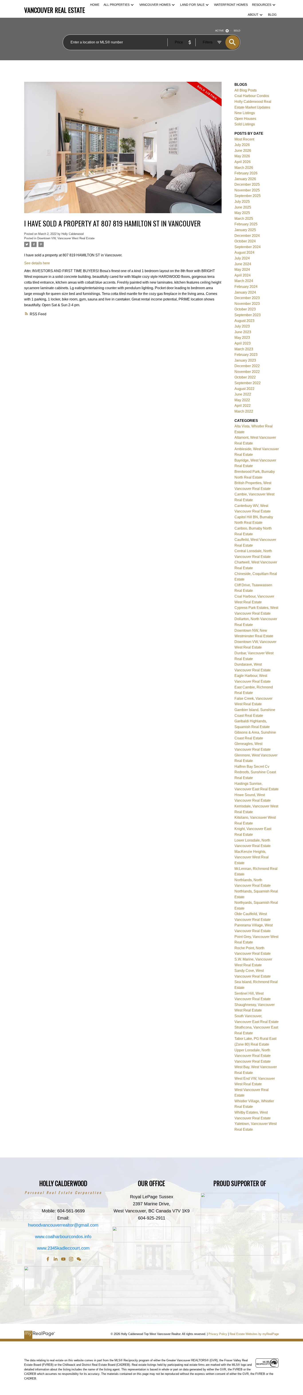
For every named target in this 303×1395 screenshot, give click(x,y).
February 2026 (246, 173)
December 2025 (247, 184)
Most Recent (244, 139)
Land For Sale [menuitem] (192, 4)
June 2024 (242, 264)
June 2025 (242, 207)
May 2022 (242, 400)
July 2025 (242, 201)
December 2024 (247, 236)
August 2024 (244, 252)
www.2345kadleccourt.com (63, 1248)
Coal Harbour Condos (251, 96)
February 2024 (246, 286)
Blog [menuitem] (272, 14)
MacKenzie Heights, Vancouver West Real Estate (251, 857)
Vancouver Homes (155, 4)
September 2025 (247, 196)
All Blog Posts (245, 90)
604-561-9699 (71, 1210)
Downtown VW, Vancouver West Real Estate (65, 238)
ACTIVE (219, 30)
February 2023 (246, 355)
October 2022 (245, 377)
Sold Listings (244, 124)
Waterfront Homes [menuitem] (231, 4)
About (253, 14)
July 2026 (242, 145)
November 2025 (247, 190)
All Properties (117, 4)
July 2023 (242, 326)
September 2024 (247, 247)
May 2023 (242, 337)
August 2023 (244, 321)
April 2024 (242, 275)
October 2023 (245, 309)
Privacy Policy (218, 1334)
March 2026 (243, 168)
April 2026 (242, 162)
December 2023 (247, 298)
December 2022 (247, 366)
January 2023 (245, 360)
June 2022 (242, 394)
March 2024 (243, 281)
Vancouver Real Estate (252, 1061)
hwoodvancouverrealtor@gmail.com (63, 1225)
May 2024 (242, 269)
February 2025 (246, 224)
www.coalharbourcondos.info (63, 1236)
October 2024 (245, 241)
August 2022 (244, 389)
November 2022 (247, 372)
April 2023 (242, 343)
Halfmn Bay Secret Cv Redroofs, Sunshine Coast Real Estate (255, 772)
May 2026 (242, 156)
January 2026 (245, 179)
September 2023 (247, 315)
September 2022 (247, 383)
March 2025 (243, 218)
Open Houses (245, 119)
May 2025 (242, 213)
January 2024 (245, 292)
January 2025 (245, 230)
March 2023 (243, 349)
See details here (37, 263)
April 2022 (242, 405)
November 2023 (247, 304)
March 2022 (243, 411)
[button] (48, 1259)
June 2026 (242, 150)
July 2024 (242, 258)
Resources (261, 4)
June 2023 (242, 332)
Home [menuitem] (94, 4)
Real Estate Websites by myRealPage (254, 1334)
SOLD (237, 30)
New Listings (244, 113)
